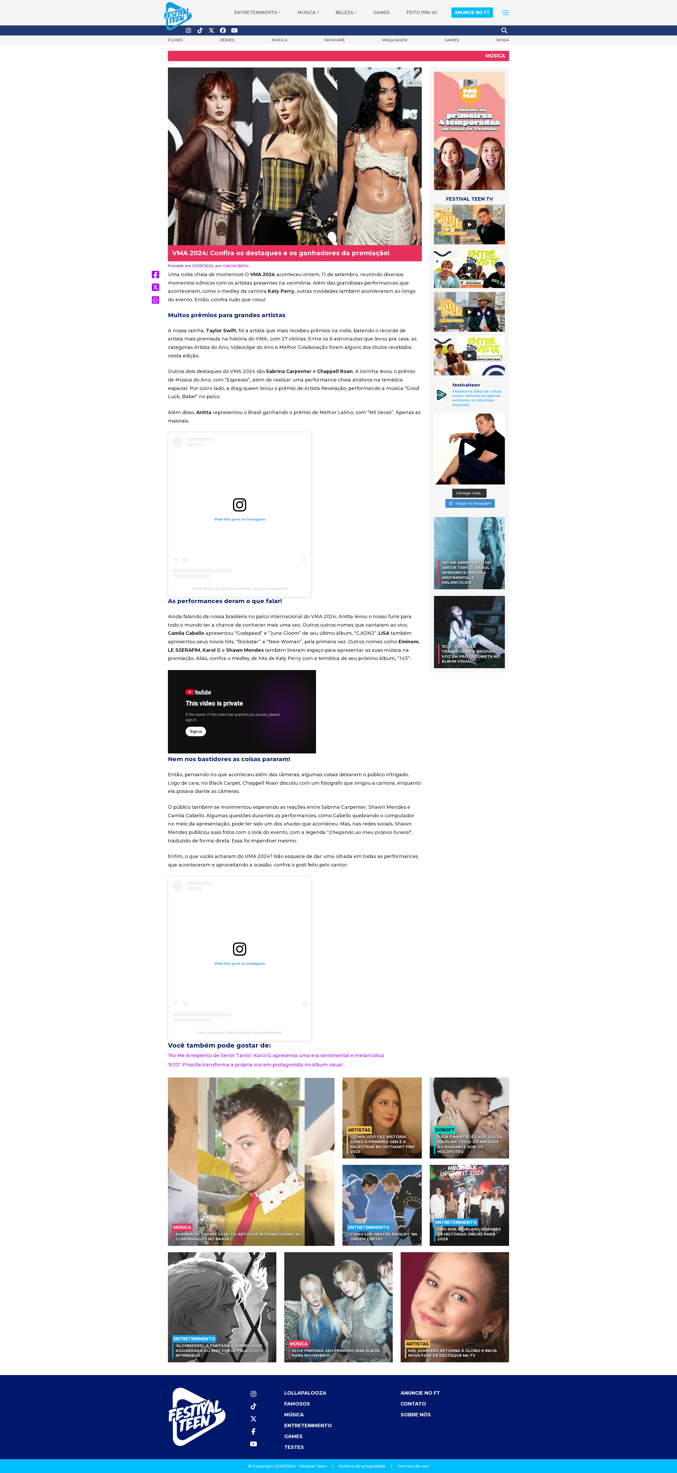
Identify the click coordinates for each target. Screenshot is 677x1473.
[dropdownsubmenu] (505, 12)
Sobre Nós (416, 1415)
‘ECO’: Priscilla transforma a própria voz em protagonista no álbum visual (255, 1064)
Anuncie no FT (472, 12)
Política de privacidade (362, 1465)
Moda (502, 40)
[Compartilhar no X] (155, 287)
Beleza (344, 12)
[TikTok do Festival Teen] (200, 30)
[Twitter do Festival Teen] (211, 30)
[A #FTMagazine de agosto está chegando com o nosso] (469, 449)
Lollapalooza (305, 1393)
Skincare (334, 40)
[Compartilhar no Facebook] (155, 274)
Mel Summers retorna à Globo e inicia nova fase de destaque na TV (452, 1353)
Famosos (297, 1404)
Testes (294, 1447)
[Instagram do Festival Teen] (188, 30)
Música (306, 12)
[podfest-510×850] (469, 130)
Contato (413, 1404)
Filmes (175, 40)
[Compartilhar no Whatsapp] (155, 300)
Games (381, 12)
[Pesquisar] (504, 30)
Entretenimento (255, 12)
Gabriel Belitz (236, 265)
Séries (227, 40)
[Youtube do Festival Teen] (234, 30)
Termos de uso (413, 1465)
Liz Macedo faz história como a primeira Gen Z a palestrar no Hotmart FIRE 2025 (382, 1144)
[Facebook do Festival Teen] (223, 30)
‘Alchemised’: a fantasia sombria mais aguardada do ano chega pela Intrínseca (219, 1350)
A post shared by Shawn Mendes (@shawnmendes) (239, 1032)
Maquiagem (395, 40)
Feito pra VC (422, 12)
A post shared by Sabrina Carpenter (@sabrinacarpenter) (240, 588)
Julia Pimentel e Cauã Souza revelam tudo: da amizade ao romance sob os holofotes (469, 1144)
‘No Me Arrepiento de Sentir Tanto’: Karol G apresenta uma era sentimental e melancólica (276, 1055)
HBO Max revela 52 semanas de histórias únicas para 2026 (469, 1234)
